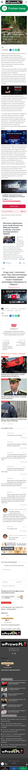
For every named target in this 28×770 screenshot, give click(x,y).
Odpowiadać (24, 437)
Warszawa (3, 310)
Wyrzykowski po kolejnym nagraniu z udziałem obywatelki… (17, 683)
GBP (10, 622)
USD (7, 622)
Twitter (12, 333)
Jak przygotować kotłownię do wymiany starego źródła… (15, 705)
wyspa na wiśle (18, 310)
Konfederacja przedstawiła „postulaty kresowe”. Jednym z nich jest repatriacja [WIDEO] (8, 345)
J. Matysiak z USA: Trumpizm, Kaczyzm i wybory (20, 343)
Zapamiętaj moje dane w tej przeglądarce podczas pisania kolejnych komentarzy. (12, 591)
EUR (5, 622)
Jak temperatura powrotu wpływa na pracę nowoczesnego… (17, 711)
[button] (4, 764)
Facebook (18, 333)
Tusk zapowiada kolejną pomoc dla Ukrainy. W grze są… (16, 700)
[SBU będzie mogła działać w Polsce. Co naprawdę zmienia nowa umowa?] (14, 387)
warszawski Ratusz (10, 310)
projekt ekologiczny (22, 308)
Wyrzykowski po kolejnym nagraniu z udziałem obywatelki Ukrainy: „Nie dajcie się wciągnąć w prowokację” (13, 725)
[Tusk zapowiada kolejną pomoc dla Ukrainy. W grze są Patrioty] (4, 701)
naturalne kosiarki (14, 308)
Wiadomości (6, 29)
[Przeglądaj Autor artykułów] (14, 324)
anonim (4, 719)
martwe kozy (7, 308)
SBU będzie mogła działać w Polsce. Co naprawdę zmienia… (17, 688)
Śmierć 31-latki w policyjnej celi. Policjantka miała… (15, 694)
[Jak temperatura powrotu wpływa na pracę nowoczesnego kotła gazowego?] (4, 712)
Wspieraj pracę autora (14, 287)
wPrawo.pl (14, 763)
